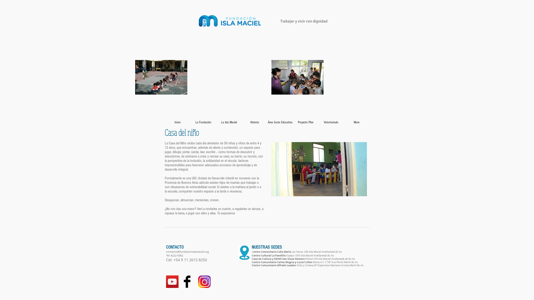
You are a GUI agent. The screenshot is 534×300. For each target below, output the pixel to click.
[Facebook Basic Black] (187, 281)
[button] (319, 169)
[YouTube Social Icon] (172, 281)
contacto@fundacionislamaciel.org (187, 252)
